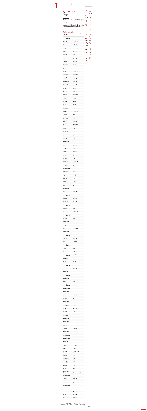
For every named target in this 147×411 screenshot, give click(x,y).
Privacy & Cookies (75, 403)
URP (79, 403)
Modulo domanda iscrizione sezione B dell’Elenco (68, 32)
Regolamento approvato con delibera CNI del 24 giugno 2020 (70, 30)
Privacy (29, 409)
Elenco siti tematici (63, 404)
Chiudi (143, 409)
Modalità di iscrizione (66, 29)
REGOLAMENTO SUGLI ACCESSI (69, 404)
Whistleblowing (76, 404)
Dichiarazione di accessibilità (83, 404)
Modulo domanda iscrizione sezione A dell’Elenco (68, 31)
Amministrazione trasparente (69, 403)
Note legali (83, 403)
